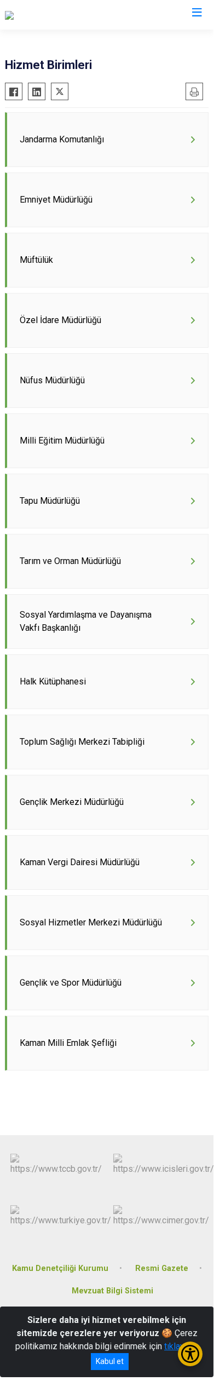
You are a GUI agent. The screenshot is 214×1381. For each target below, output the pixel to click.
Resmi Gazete (161, 1268)
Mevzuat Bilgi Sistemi (112, 1291)
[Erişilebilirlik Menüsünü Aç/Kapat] (190, 1354)
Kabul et (110, 1361)
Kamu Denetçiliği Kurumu (60, 1268)
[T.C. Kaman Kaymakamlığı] (53, 14)
